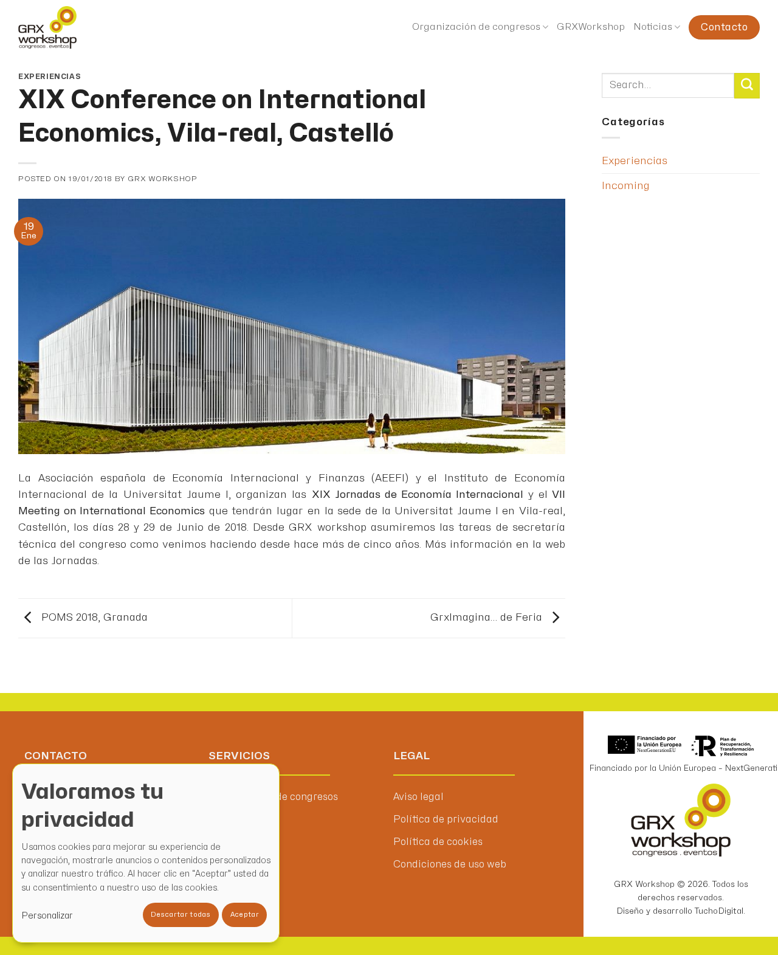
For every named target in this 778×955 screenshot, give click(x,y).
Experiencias (49, 76)
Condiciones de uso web (449, 864)
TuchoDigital (719, 911)
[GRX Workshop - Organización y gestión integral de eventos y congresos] (71, 27)
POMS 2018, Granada (93, 617)
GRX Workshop (162, 178)
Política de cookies (438, 842)
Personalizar (47, 916)
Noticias (652, 27)
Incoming (626, 186)
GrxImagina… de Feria (487, 617)
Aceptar (244, 914)
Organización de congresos (476, 27)
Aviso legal (418, 797)
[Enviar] (747, 85)
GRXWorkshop (591, 27)
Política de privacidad (445, 819)
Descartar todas (180, 914)
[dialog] (146, 853)
